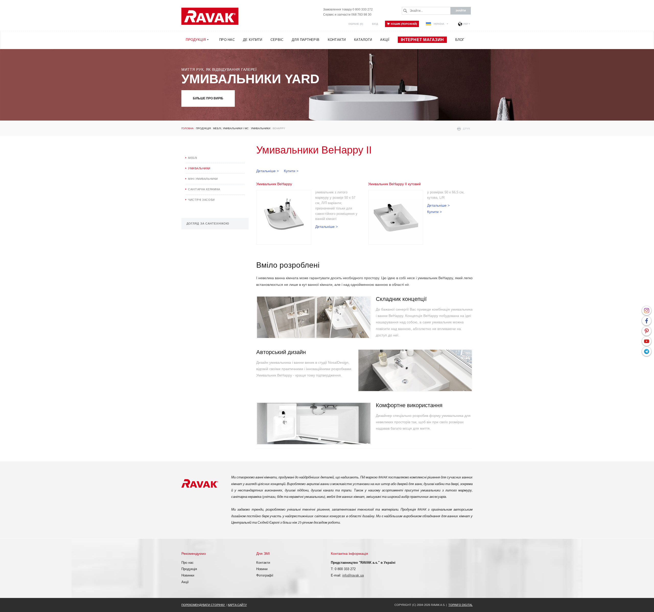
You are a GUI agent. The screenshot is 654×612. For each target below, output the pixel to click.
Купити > (291, 171)
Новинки (187, 575)
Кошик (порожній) (404, 23)
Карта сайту (237, 604)
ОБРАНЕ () (355, 23)
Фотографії (264, 575)
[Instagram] (646, 310)
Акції (185, 582)
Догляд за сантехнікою (207, 223)
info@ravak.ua (353, 575)
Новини (261, 569)
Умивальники (260, 128)
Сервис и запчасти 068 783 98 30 (347, 14)
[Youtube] (646, 341)
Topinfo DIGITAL (460, 604)
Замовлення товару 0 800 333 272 (348, 9)
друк (466, 128)
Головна (187, 128)
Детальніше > (267, 171)
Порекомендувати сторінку (203, 604)
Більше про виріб (208, 98)
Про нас (187, 562)
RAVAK (209, 16)
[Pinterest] (646, 331)
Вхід (375, 23)
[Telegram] (646, 351)
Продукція (203, 128)
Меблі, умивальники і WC (231, 128)
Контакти (263, 562)
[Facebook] (646, 320)
